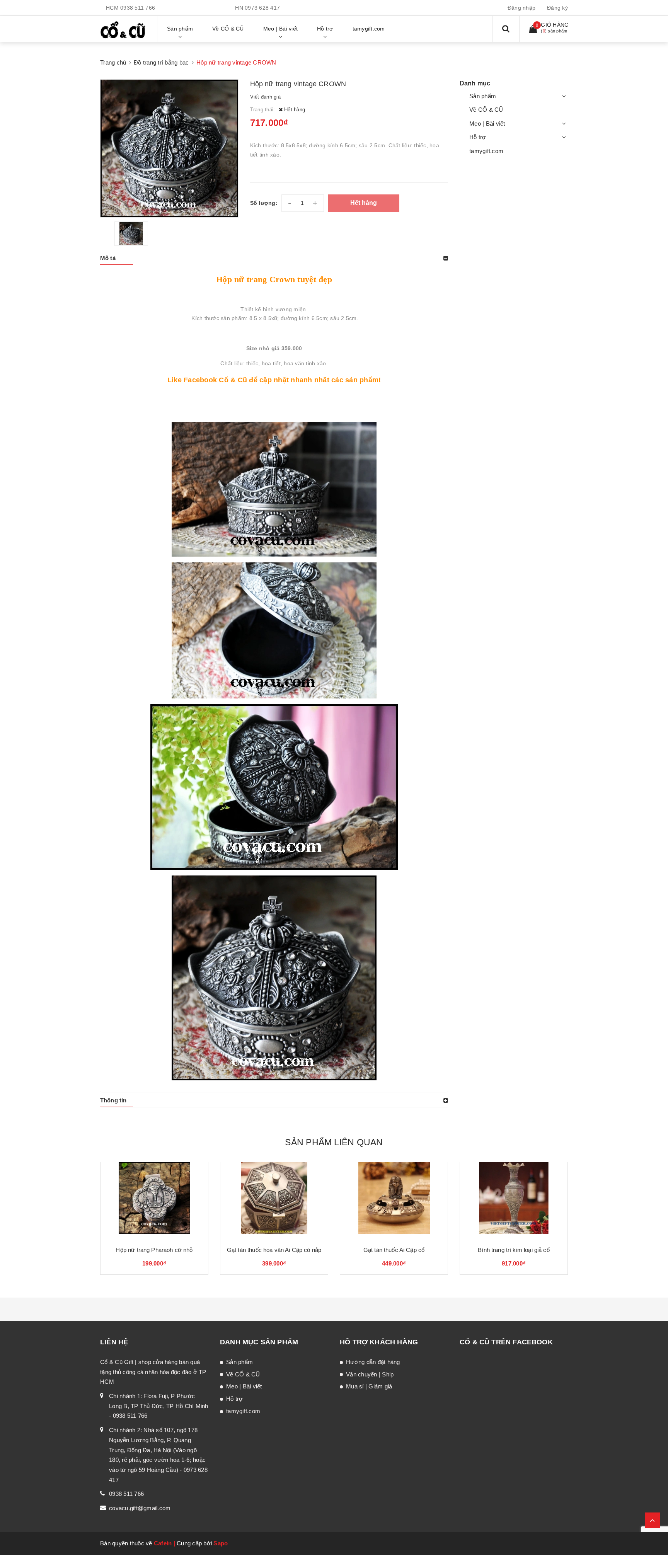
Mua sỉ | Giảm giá (369, 1386)
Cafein (163, 1543)
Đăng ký (557, 8)
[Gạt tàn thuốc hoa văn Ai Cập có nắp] (274, 1201)
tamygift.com (486, 151)
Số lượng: (264, 203)
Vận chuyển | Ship (370, 1374)
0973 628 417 (262, 8)
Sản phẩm (482, 96)
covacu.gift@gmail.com (139, 1508)
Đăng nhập (521, 8)
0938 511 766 (137, 8)
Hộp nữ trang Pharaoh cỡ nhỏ (154, 1250)
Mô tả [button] (108, 258)
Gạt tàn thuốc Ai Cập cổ (393, 1250)
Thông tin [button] (113, 1100)
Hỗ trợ (477, 137)
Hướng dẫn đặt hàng (373, 1362)
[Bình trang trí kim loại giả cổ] (513, 1201)
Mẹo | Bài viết (487, 123)
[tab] (274, 258)
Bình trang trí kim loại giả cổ (514, 1250)
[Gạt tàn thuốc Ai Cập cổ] (394, 1201)
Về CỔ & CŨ (486, 109)
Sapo (220, 1543)
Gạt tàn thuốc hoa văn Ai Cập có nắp (274, 1250)
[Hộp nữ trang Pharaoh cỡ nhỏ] (154, 1201)
